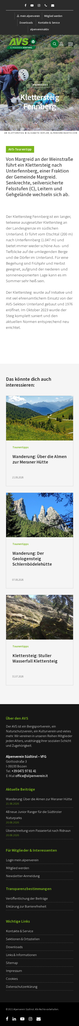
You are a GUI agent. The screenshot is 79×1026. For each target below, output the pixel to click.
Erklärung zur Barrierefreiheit (26, 906)
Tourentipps (39, 84)
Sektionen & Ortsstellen (23, 939)
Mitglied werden (53, 16)
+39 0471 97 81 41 (24, 771)
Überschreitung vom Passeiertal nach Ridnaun (38, 830)
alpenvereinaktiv (39, 29)
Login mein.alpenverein (22, 860)
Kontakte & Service (49, 22)
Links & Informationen (21, 954)
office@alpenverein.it (31, 775)
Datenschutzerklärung (21, 986)
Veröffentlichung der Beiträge (27, 898)
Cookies (12, 978)
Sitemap (12, 962)
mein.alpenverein (30, 16)
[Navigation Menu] (70, 44)
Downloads (26, 22)
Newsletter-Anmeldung (23, 876)
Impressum (14, 970)
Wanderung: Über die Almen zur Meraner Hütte (39, 799)
